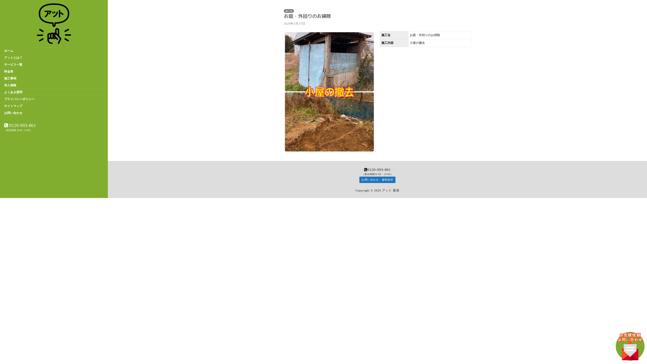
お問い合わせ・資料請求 (377, 179)
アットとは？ (13, 57)
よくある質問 (13, 92)
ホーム (8, 50)
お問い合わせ (13, 113)
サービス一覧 (13, 64)
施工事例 (10, 78)
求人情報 (10, 85)
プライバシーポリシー (19, 99)
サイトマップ (13, 106)
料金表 (8, 71)
